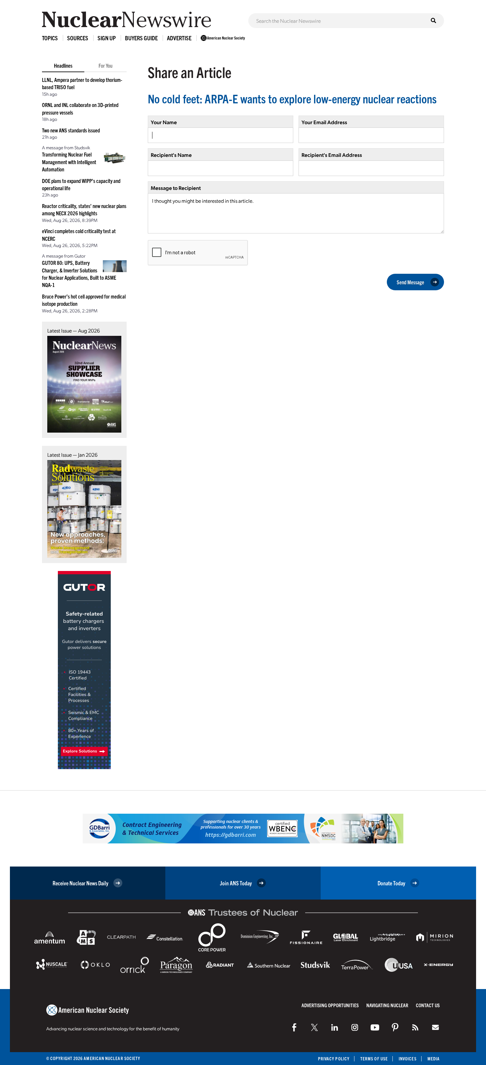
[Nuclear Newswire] (415, 1027)
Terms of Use (374, 1058)
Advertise (179, 38)
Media (433, 1058)
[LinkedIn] (334, 1027)
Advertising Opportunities (330, 1005)
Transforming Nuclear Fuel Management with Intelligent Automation (69, 161)
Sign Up (107, 38)
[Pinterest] (395, 1027)
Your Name (164, 122)
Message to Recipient (176, 187)
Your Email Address (324, 122)
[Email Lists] (435, 1027)
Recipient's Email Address (332, 154)
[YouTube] (375, 1027)
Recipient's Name (171, 154)
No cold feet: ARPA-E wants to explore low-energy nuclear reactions (292, 98)
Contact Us (428, 1005)
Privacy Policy (333, 1058)
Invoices (408, 1058)
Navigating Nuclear (387, 1005)
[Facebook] (294, 1027)
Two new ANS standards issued (71, 130)
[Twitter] (314, 1027)
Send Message (410, 282)
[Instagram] (354, 1027)
